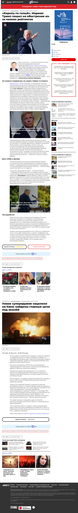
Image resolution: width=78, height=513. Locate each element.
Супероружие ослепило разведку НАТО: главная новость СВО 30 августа (63, 74)
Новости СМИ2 (7, 270)
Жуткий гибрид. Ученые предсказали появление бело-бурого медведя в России (67, 115)
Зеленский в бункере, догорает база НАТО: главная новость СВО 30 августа (63, 86)
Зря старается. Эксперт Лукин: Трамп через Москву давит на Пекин (29, 204)
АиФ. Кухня (55, 56)
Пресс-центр (54, 484)
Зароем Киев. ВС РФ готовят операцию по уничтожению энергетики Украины (39, 443)
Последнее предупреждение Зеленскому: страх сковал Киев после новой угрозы (16, 443)
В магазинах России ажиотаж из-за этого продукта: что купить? (66, 175)
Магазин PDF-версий (63, 484)
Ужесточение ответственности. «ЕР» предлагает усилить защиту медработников (63, 80)
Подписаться (64, 59)
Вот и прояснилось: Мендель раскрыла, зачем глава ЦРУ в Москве (66, 123)
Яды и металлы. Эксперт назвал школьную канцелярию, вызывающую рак (65, 105)
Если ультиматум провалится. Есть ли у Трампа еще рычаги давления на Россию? (28, 129)
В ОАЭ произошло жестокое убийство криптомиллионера (65, 162)
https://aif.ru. (15, 500)
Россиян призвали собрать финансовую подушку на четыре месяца (65, 138)
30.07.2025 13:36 (5, 10)
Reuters (21, 54)
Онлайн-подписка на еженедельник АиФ (39, 484)
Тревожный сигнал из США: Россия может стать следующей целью (66, 128)
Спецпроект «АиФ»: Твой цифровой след (39, 6)
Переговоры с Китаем (17, 83)
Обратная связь (14, 486)
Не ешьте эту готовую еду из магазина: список (65, 157)
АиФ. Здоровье (56, 54)
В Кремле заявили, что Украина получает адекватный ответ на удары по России (16, 448)
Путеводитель (23, 486)
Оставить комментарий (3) (39, 246)
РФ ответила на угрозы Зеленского (38, 413)
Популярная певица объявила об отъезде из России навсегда (65, 133)
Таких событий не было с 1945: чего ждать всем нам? (66, 166)
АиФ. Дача (55, 52)
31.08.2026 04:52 (6, 301)
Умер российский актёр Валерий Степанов (65, 148)
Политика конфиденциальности (17, 503)
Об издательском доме (22, 484)
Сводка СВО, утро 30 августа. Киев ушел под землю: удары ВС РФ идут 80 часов (64, 68)
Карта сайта (31, 486)
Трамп (28, 75)
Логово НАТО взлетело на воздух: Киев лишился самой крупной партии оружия (41, 448)
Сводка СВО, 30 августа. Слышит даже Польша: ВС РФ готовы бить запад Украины (63, 92)
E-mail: (53, 44)
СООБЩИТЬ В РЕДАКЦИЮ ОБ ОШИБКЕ (44, 486)
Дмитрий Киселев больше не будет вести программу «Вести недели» (66, 143)
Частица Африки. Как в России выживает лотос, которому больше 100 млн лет (66, 110)
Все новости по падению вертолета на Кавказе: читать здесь (66, 171)
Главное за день (57, 50)
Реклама (13, 484)
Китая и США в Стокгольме (37, 65)
